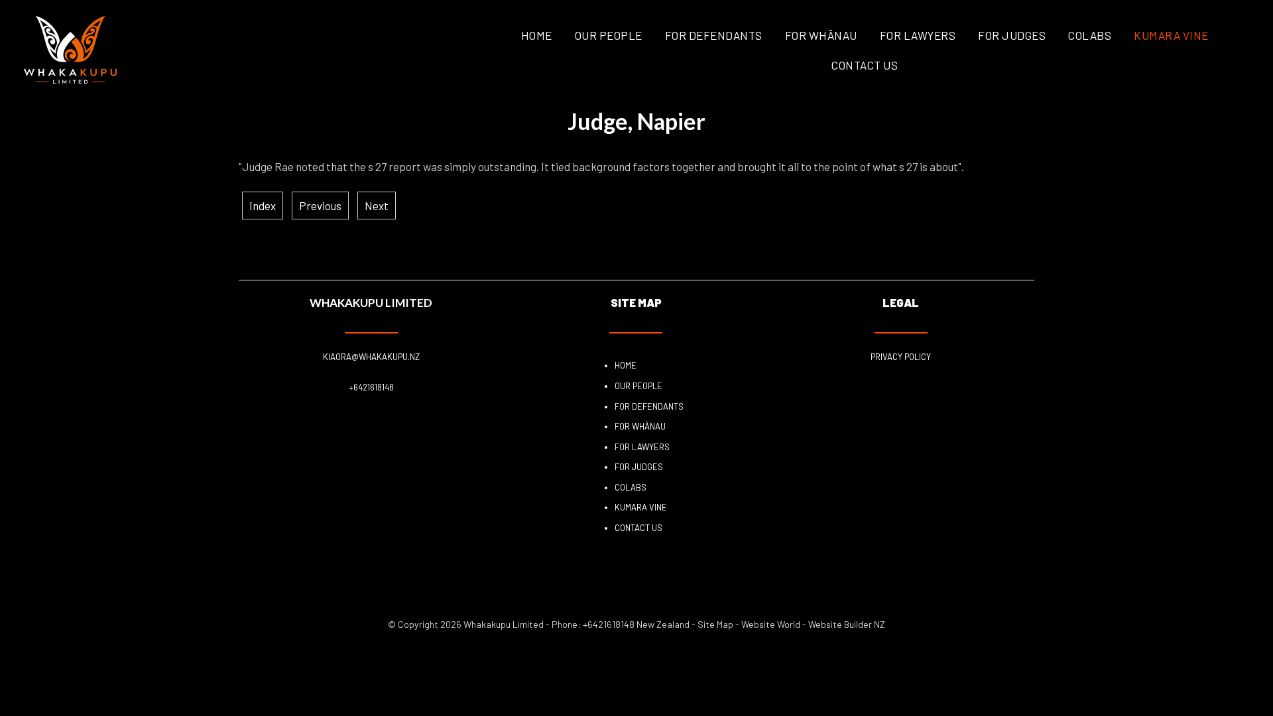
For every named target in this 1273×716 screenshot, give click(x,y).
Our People (608, 35)
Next (377, 205)
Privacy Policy (901, 356)
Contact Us (864, 65)
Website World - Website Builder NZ (813, 624)
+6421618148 (371, 387)
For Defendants (713, 35)
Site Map (715, 624)
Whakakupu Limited (503, 624)
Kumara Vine (1171, 35)
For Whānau (821, 35)
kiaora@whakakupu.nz (371, 356)
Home (536, 35)
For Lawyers (918, 35)
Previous (320, 205)
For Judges (1012, 35)
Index (262, 205)
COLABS (1089, 35)
